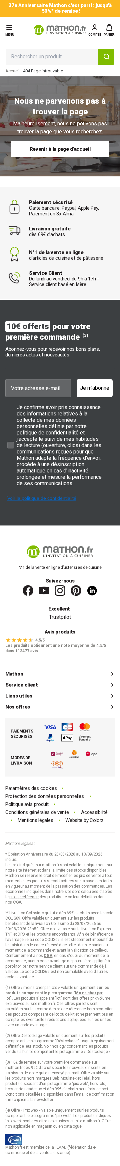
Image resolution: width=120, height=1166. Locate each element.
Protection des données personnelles (44, 796)
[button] (109, 30)
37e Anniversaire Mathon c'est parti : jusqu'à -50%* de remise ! (60, 8)
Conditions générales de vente (37, 812)
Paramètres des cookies (31, 788)
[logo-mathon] (60, 30)
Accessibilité (94, 812)
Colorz (97, 820)
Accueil (12, 70)
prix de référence (72, 1009)
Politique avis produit (26, 804)
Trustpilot (60, 617)
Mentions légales (35, 820)
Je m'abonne (94, 388)
